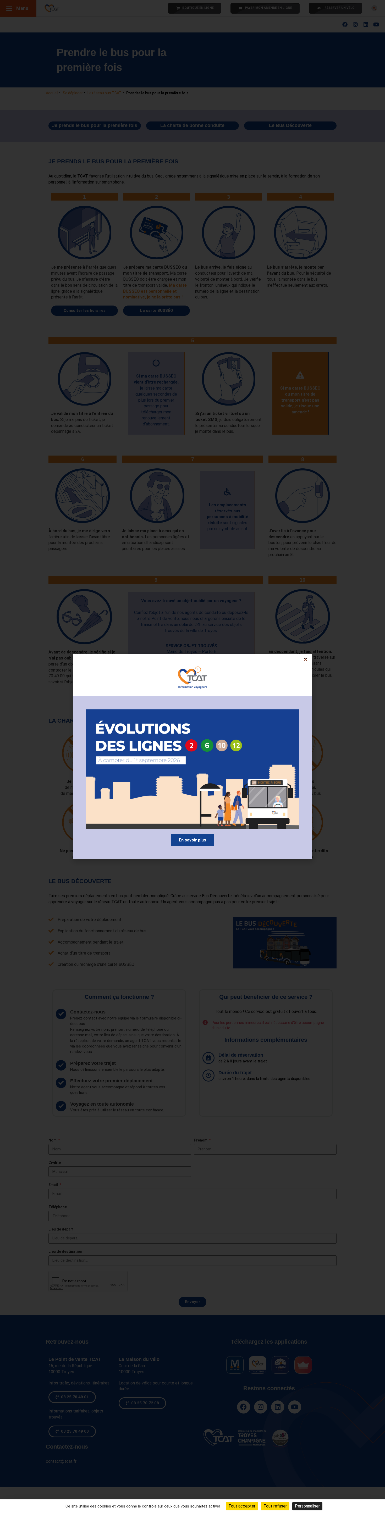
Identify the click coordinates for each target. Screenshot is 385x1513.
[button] (305, 660)
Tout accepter (241, 1506)
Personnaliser (307, 1506)
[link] (192, 840)
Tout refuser (275, 1506)
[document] (192, 756)
